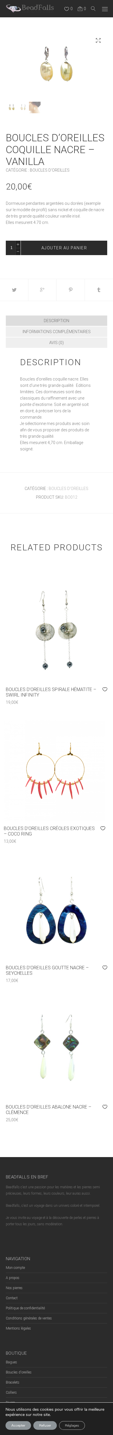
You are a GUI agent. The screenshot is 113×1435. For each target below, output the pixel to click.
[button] (98, 40)
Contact (12, 1298)
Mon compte (15, 1268)
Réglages (72, 1425)
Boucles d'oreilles (50, 170)
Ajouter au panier (64, 248)
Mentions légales (18, 1328)
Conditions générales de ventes (29, 1318)
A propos (12, 1278)
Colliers (11, 1393)
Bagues (11, 1362)
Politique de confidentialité (25, 1308)
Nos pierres (14, 1288)
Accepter (18, 1425)
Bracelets (12, 1382)
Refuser (45, 1425)
